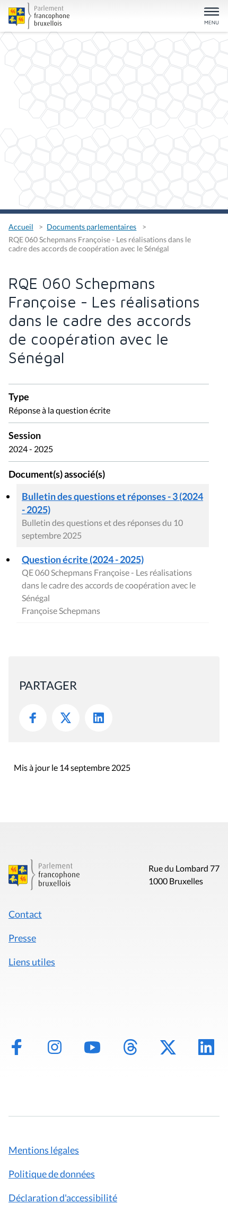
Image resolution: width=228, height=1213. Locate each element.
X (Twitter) (168, 1047)
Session (24, 436)
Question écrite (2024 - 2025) (83, 559)
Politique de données (51, 1174)
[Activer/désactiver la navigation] (212, 16)
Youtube (92, 1047)
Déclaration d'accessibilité (62, 1197)
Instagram (55, 1047)
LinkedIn (98, 718)
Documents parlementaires (91, 226)
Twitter (66, 718)
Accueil (20, 226)
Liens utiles (31, 962)
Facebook (33, 718)
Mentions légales (43, 1150)
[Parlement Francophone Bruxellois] (41, 16)
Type (18, 397)
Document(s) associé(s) (56, 475)
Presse (22, 938)
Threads (130, 1047)
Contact (25, 914)
